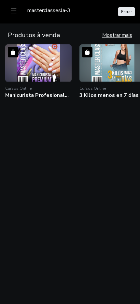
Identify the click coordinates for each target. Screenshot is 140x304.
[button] (38, 71)
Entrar (126, 11)
